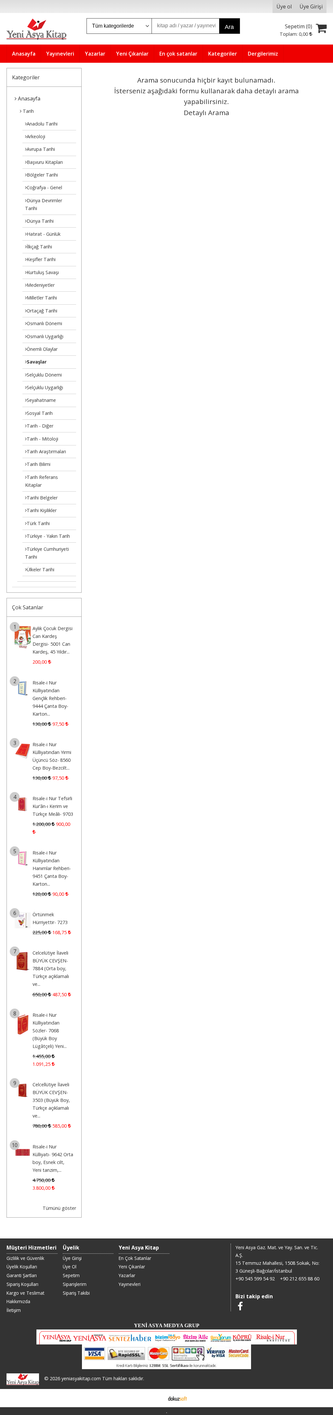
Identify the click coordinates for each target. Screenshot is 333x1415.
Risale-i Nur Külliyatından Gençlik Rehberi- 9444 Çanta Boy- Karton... (50, 698)
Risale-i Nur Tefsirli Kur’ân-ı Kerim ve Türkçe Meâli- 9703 (53, 806)
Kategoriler (26, 77)
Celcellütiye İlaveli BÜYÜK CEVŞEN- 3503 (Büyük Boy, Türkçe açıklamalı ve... (51, 1100)
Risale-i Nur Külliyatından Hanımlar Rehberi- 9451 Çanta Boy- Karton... (52, 868)
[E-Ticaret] (177, 1398)
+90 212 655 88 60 (299, 1279)
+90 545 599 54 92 (255, 1279)
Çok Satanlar (27, 607)
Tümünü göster (59, 1208)
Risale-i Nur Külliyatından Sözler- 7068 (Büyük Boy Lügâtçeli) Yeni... (50, 1030)
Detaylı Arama (206, 112)
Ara (229, 27)
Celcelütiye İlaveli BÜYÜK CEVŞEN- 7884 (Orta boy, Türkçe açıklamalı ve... (51, 968)
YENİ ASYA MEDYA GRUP (166, 1325)
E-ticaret (156, 1398)
